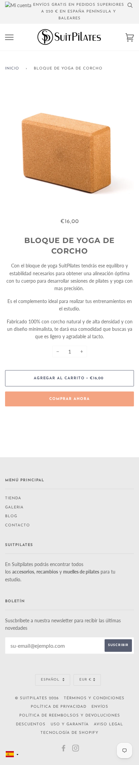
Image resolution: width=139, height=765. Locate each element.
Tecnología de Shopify (69, 733)
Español (51, 680)
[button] (12, 754)
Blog (11, 516)
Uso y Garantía (70, 724)
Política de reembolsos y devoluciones (69, 716)
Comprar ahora (69, 399)
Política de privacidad (58, 707)
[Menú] (9, 37)
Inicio (12, 69)
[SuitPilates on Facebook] (63, 750)
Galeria (14, 507)
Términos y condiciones (94, 698)
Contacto (17, 525)
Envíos (99, 707)
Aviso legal (108, 724)
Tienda (13, 498)
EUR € (85, 680)
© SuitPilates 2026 (37, 698)
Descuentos (31, 724)
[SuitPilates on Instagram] (75, 750)
